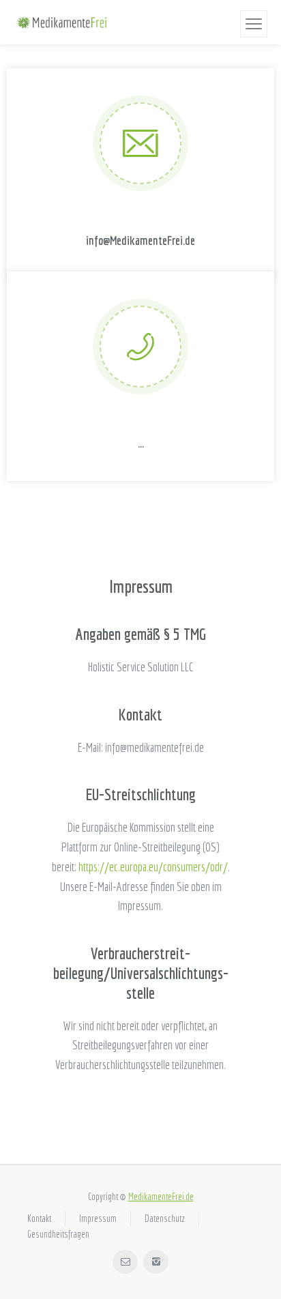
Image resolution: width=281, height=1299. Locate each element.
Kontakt (39, 1218)
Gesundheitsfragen (58, 1234)
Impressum (98, 1218)
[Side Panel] (253, 24)
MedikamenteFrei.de (161, 1196)
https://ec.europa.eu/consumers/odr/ (153, 867)
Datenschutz (165, 1218)
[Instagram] (155, 1262)
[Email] (125, 1262)
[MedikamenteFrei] (61, 22)
